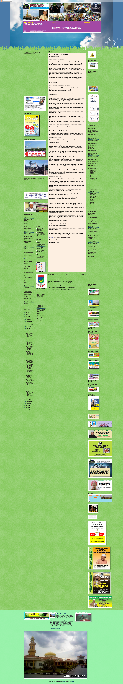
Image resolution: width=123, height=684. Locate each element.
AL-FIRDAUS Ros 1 (92, 221)
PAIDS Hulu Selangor (28, 238)
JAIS (25, 248)
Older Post (83, 274)
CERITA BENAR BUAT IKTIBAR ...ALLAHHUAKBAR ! (30, 357)
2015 (27, 314)
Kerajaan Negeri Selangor (27, 242)
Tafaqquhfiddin (27, 217)
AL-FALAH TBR (93, 196)
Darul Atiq (26, 230)
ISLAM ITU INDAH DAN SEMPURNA (40, 257)
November (29, 321)
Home (67, 274)
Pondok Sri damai (28, 233)
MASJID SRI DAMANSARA (91, 148)
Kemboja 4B (90, 226)
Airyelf (64, 681)
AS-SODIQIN (92, 199)
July (28, 328)
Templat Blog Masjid (28, 277)
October (28, 323)
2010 (27, 409)
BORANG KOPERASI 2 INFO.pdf (31, 52)
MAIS (25, 239)
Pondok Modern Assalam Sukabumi (41, 300)
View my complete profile (55, 628)
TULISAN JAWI (27, 287)
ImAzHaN (39, 241)
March (28, 399)
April (28, 397)
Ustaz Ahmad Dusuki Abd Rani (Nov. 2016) (41, 234)
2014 (27, 316)
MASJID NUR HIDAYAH (92, 143)
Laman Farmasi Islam (28, 301)
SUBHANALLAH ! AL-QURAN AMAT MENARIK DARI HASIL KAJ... (30, 388)
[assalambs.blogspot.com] (88, 124)
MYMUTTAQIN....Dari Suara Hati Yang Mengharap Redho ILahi (94, 180)
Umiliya (25, 282)
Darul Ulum (26, 231)
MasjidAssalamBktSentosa (29, 53)
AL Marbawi (26, 225)
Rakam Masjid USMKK (28, 284)
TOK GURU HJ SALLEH (29, 216)
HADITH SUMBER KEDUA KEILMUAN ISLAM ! (29, 335)
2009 (27, 410)
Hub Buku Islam (27, 298)
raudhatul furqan (40, 250)
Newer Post (51, 274)
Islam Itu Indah (27, 280)
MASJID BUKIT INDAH (92, 159)
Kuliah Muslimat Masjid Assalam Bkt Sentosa (33, 178)
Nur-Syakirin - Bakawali (93, 235)
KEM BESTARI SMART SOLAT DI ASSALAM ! (29, 361)
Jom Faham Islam (27, 296)
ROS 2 (91, 175)
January (28, 403)
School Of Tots (40, 228)
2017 (27, 310)
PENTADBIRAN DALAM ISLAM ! (30, 380)
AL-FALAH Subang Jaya (93, 156)
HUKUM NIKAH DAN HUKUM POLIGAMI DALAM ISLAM (29, 343)
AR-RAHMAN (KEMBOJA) (92, 203)
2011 (27, 407)
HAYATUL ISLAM (93, 193)
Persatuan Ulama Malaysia (27, 245)
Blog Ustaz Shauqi (41, 244)
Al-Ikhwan (26, 265)
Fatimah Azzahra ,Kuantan (27, 270)
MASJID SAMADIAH (92, 138)
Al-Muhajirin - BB (91, 246)
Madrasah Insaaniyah (28, 272)
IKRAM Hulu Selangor (28, 252)
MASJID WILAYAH (92, 152)
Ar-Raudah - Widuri (92, 240)
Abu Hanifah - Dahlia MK (93, 231)
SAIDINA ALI (92, 206)
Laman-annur (27, 303)
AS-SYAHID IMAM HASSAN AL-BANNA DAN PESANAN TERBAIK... (29, 366)
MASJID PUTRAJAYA (92, 141)
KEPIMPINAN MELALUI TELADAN (29, 376)
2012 (27, 405)
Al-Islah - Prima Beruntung (91, 220)
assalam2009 (27, 179)
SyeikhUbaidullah (27, 221)
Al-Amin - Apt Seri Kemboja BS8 (92, 253)
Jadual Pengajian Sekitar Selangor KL (28, 292)
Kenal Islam (26, 226)
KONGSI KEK (39, 229)
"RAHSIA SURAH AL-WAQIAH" (29, 371)
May (28, 331)
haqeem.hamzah (40, 253)
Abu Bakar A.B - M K (92, 228)
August (28, 326)
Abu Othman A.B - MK (92, 229)
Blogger (72, 681)
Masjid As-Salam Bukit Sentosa (63, 613)
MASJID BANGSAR (92, 150)
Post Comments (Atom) (58, 277)
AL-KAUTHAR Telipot (92, 217)
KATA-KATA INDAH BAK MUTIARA (30, 373)
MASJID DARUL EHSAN (93, 140)
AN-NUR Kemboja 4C (92, 215)
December (29, 319)
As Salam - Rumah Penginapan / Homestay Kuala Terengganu (41, 317)
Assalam (39, 303)
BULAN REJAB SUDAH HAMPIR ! (30, 383)
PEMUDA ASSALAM (41, 218)
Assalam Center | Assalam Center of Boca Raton (40, 306)
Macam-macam (27, 300)
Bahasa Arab (26, 279)
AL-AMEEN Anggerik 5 (92, 223)
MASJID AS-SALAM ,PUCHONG (92, 136)
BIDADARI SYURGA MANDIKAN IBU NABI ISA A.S (29, 353)
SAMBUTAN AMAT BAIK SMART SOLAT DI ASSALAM (30, 348)
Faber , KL (26, 268)
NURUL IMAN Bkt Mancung (91, 214)
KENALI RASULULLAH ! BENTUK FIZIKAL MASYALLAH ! (29, 393)
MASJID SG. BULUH (92, 165)
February (28, 401)
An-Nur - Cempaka (92, 241)
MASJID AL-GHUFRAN (92, 157)
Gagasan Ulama (27, 228)
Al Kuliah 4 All (40, 232)
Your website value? (92, 125)
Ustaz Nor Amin (40, 247)
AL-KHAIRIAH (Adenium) (92, 186)
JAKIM (25, 246)
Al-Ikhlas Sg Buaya (28, 266)
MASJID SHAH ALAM (92, 130)
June (28, 330)
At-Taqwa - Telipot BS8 (92, 243)
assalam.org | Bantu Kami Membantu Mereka (41, 310)
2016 (27, 312)
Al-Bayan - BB (91, 248)
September (29, 324)
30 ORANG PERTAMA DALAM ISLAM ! (30, 339)
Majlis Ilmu (26, 223)
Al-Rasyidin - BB (91, 244)
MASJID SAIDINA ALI (92, 134)
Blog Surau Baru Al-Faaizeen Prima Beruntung (94, 171)
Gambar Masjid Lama (28, 285)
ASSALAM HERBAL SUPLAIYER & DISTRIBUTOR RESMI (41, 296)
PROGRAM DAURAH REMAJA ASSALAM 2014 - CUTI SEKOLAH (41, 221)
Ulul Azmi (26, 263)
